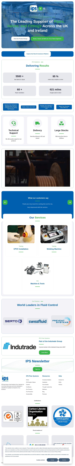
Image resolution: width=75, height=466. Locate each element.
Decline (64, 460)
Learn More (44, 352)
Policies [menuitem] (60, 384)
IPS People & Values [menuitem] (31, 382)
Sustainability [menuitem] (29, 394)
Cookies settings (40, 460)
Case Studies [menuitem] (45, 384)
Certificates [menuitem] (28, 387)
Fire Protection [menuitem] (29, 391)
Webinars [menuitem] (44, 389)
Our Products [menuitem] (29, 389)
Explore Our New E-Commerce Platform (37, 53)
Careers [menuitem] (28, 384)
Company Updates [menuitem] (46, 379)
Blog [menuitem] (43, 391)
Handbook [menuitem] (44, 382)
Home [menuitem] (27, 379)
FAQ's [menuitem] (60, 382)
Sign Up (37, 369)
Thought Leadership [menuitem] (47, 387)
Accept (52, 460)
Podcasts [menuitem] (44, 394)
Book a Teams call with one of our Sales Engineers (47, 38)
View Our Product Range (20, 38)
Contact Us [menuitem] (61, 379)
